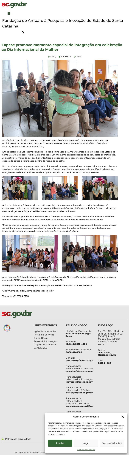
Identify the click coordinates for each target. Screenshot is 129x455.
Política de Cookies (86, 449)
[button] (122, 416)
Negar (86, 443)
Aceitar (60, 443)
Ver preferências (112, 443)
